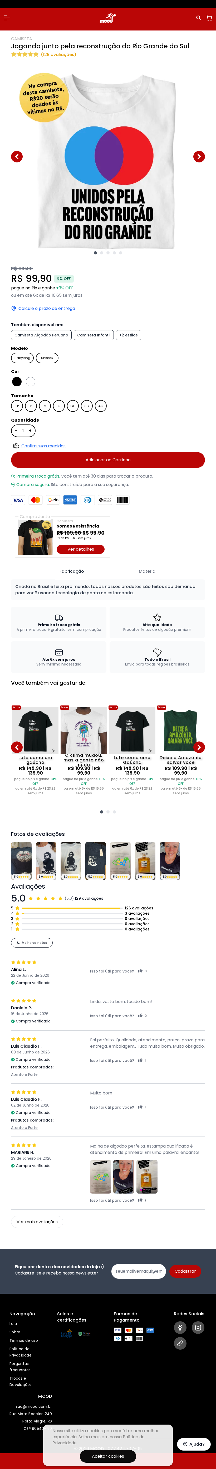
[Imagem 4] (114, 252)
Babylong (22, 358)
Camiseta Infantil (93, 335)
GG (73, 406)
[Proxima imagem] (199, 156)
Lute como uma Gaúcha (132, 760)
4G (101, 406)
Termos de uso (23, 1340)
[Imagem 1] (95, 252)
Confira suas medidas (43, 446)
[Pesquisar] (199, 18)
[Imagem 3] (108, 252)
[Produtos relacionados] (101, 811)
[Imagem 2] (101, 252)
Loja (13, 1323)
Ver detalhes (80, 549)
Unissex (47, 358)
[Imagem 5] (120, 252)
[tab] (71, 571)
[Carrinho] (209, 18)
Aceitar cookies (108, 1456)
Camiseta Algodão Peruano (41, 335)
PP (17, 406)
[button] (7, 18)
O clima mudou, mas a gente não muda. (83, 760)
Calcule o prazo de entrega (46, 308)
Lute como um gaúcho (35, 760)
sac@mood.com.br (34, 1406)
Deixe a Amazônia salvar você (181, 760)
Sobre (14, 1332)
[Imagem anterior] (17, 156)
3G (87, 406)
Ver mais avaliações (37, 1222)
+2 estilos (128, 335)
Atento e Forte (24, 1074)
